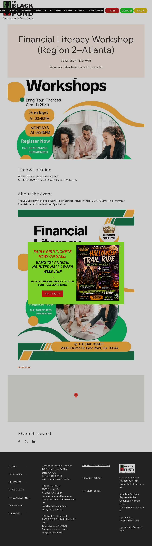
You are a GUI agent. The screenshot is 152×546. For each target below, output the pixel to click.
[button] (119, 246)
